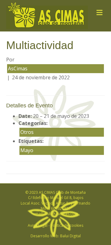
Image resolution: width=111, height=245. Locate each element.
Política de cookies (67, 225)
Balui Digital (70, 236)
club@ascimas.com (61, 213)
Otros (27, 132)
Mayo (26, 150)
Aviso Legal (37, 225)
